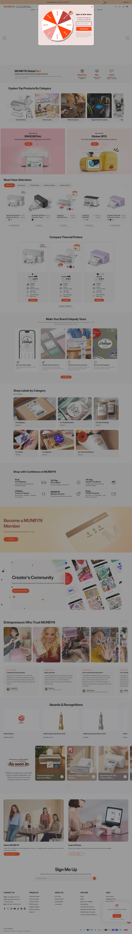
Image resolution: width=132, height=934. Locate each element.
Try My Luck (84, 29)
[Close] (92, 7)
